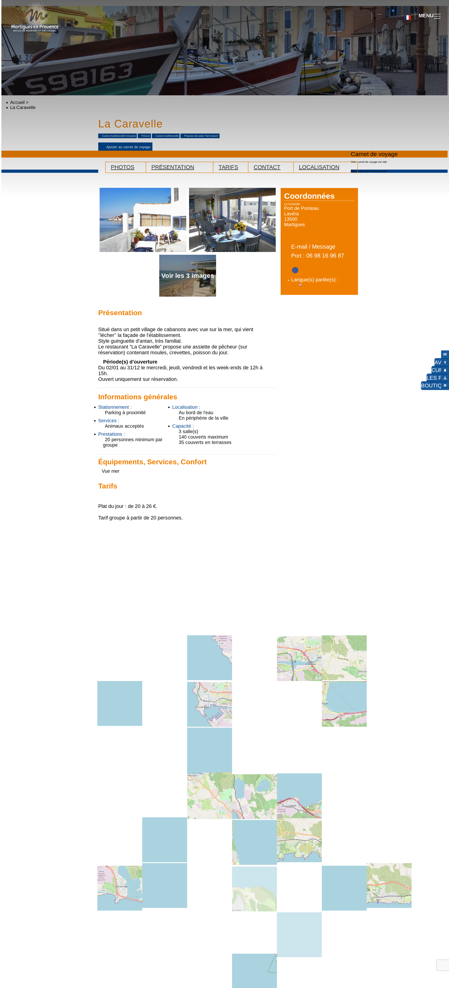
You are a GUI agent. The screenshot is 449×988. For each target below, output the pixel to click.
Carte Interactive (379, 12)
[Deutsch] (403, 31)
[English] (419, 31)
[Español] (411, 31)
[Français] (407, 16)
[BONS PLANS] (445, 354)
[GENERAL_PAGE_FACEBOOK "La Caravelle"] (295, 269)
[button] (366, 15)
